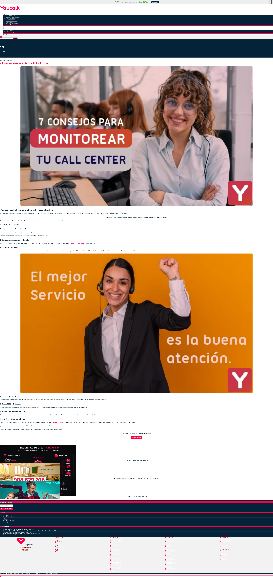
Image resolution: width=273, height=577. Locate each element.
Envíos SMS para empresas (117, 541)
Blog (4, 27)
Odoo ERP (223, 551)
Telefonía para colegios (116, 546)
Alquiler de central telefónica (117, 564)
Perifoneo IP (8, 24)
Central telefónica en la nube (117, 539)
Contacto (5, 34)
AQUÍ (46, 235)
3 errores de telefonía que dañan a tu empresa (136, 496)
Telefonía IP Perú (115, 558)
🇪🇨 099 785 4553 (59, 545)
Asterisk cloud (114, 545)
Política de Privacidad (225, 542)
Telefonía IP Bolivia (170, 563)
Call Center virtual (115, 562)
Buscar (15, 38)
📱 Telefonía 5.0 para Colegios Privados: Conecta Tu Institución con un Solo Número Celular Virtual (136, 478)
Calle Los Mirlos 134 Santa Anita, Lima (64, 542)
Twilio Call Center (224, 555)
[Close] (6, 2)
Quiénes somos (9, 30)
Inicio (4, 13)
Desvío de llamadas (170, 568)
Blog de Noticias (224, 545)
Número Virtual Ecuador (171, 545)
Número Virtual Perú (115, 542)
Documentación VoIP (225, 544)
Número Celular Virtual (11, 18)
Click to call (114, 569)
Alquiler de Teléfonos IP (11, 21)
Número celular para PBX (116, 560)
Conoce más (162, 2)
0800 (1, 499)
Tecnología (5, 519)
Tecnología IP (169, 569)
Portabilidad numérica (171, 544)
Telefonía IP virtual (170, 542)
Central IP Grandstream (171, 548)
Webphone (114, 554)
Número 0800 (114, 549)
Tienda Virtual (224, 546)
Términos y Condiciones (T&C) (227, 539)
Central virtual (169, 539)
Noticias (7, 31)
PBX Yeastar (169, 546)
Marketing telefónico (171, 549)
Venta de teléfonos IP (171, 559)
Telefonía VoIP (114, 551)
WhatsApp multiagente (171, 562)
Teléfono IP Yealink (115, 555)
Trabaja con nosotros (10, 32)
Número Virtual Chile (171, 565)
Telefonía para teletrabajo (8, 520)
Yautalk (2, 60)
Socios (4, 26)
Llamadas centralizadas (171, 555)
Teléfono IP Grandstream (116, 556)
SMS (4, 518)
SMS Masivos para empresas (12, 17)
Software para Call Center (116, 553)
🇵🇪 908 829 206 (59, 540)
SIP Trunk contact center (116, 563)
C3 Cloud (223, 554)
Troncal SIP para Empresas (12, 23)
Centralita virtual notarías (116, 544)
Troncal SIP (5, 522)
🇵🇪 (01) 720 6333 (59, 541)
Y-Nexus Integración (10, 19)
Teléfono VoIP (169, 551)
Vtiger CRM (223, 556)
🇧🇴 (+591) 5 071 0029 (60, 549)
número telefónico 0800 (77, 243)
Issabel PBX (169, 560)
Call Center (5, 515)
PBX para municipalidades (172, 541)
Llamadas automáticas (171, 550)
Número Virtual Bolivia (116, 568)
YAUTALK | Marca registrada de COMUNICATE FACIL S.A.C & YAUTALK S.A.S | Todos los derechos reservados (29, 573)
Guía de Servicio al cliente (226, 540)
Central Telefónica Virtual (11, 15)
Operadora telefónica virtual (172, 556)
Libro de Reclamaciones (226, 541)
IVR (167, 571)
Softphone (168, 553)
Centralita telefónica (116, 548)
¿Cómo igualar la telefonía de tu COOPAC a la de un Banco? (16, 533)
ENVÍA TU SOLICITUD (6, 508)
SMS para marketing (170, 564)
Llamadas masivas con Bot (117, 550)
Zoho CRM (223, 558)
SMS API (223, 550)
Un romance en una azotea (9, 534)
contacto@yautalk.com (61, 551)
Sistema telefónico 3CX (116, 559)
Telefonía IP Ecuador (171, 558)
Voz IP (113, 571)
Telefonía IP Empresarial (116, 567)
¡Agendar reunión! (136, 437)
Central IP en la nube (171, 540)
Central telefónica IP (170, 554)
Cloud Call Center (10, 22)
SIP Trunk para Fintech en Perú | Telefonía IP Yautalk (136, 460)
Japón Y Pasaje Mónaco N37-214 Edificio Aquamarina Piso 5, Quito (69, 546)
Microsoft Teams (224, 553)
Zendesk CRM (224, 559)
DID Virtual (169, 567)
